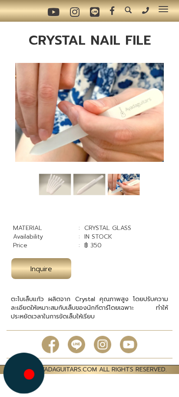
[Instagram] (102, 344)
